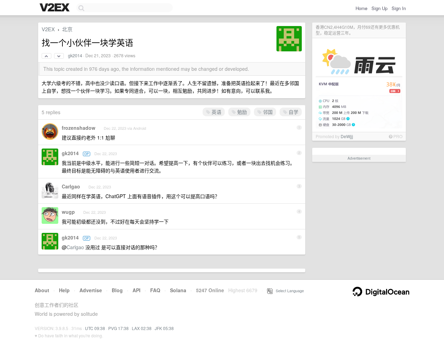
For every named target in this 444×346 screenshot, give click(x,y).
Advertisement (359, 158)
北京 (67, 29)
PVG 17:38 (118, 328)
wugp (68, 211)
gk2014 (75, 55)
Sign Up (379, 8)
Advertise (90, 290)
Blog (117, 290)
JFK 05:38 (164, 328)
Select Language (288, 290)
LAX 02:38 (142, 328)
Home (361, 8)
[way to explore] (55, 8)
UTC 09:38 (95, 328)
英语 (215, 111)
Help (64, 290)
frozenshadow (78, 127)
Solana (178, 290)
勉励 (241, 111)
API (136, 290)
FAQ (155, 290)
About (42, 290)
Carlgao (71, 186)
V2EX (48, 29)
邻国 (267, 111)
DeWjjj (347, 136)
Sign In (399, 8)
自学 (292, 111)
